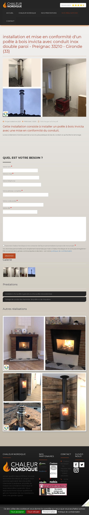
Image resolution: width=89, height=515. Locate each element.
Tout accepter (17, 512)
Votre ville (7, 208)
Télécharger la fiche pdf (49, 121)
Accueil (9, 13)
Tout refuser (33, 512)
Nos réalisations (70, 13)
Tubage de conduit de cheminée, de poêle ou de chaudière (28, 299)
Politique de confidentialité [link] (69, 512)
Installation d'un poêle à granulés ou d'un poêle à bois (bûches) (28, 294)
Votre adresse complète (12, 191)
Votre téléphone (9, 181)
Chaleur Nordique (27, 13)
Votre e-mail (8, 173)
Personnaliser (49, 512)
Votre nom (7, 166)
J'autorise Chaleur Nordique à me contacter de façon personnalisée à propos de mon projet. (40, 245)
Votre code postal (10, 201)
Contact (10, 21)
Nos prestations (49, 13)
